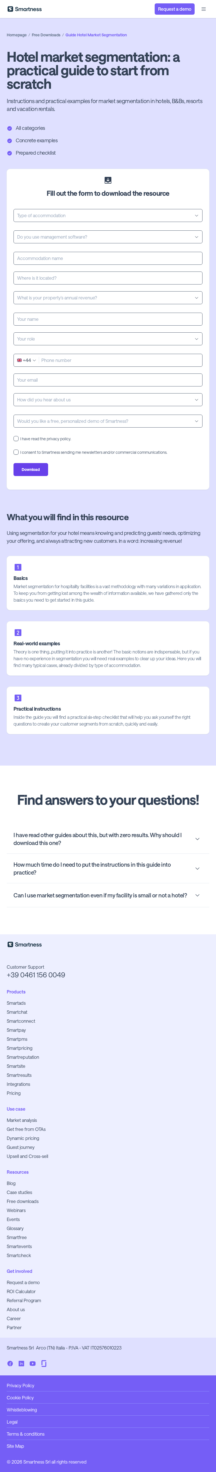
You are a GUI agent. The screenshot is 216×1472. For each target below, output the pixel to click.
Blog (11, 1183)
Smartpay (16, 1030)
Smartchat (17, 1012)
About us (16, 1309)
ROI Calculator (21, 1291)
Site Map (15, 1446)
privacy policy (58, 438)
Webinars (16, 1210)
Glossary (15, 1228)
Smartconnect (21, 1021)
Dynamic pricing (23, 1138)
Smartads (16, 1003)
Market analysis (22, 1120)
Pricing (14, 1093)
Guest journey (21, 1147)
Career (14, 1318)
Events (13, 1219)
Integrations (18, 1084)
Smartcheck (19, 1255)
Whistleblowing (22, 1409)
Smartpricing (19, 1048)
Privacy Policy (20, 1385)
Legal (12, 1421)
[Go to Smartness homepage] (24, 9)
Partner (14, 1327)
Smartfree (17, 1237)
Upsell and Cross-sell (27, 1156)
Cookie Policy (20, 1397)
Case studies (19, 1192)
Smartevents (19, 1246)
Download (31, 469)
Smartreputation (23, 1057)
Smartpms (17, 1039)
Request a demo (23, 1282)
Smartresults (19, 1075)
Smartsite (16, 1066)
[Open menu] (203, 9)
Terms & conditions (25, 1434)
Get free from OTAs (26, 1129)
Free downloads (23, 1201)
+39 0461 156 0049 (36, 975)
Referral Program (24, 1300)
